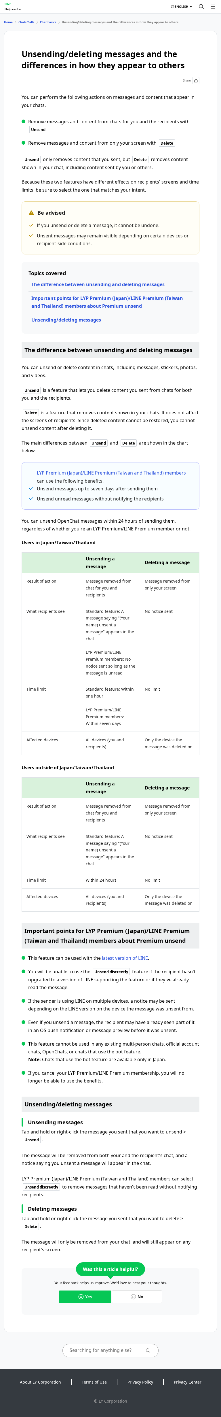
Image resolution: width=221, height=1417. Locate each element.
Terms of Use (94, 1382)
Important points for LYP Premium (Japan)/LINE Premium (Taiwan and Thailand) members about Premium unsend (107, 302)
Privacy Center (187, 1382)
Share (187, 80)
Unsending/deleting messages (66, 320)
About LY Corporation (40, 1382)
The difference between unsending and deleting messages (98, 284)
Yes (88, 1296)
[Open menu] (213, 6)
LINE (8, 4)
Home (8, 22)
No (140, 1296)
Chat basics (48, 22)
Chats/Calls (26, 22)
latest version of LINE (125, 958)
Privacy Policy (140, 1382)
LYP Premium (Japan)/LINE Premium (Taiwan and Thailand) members (111, 473)
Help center (13, 9)
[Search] (201, 6)
